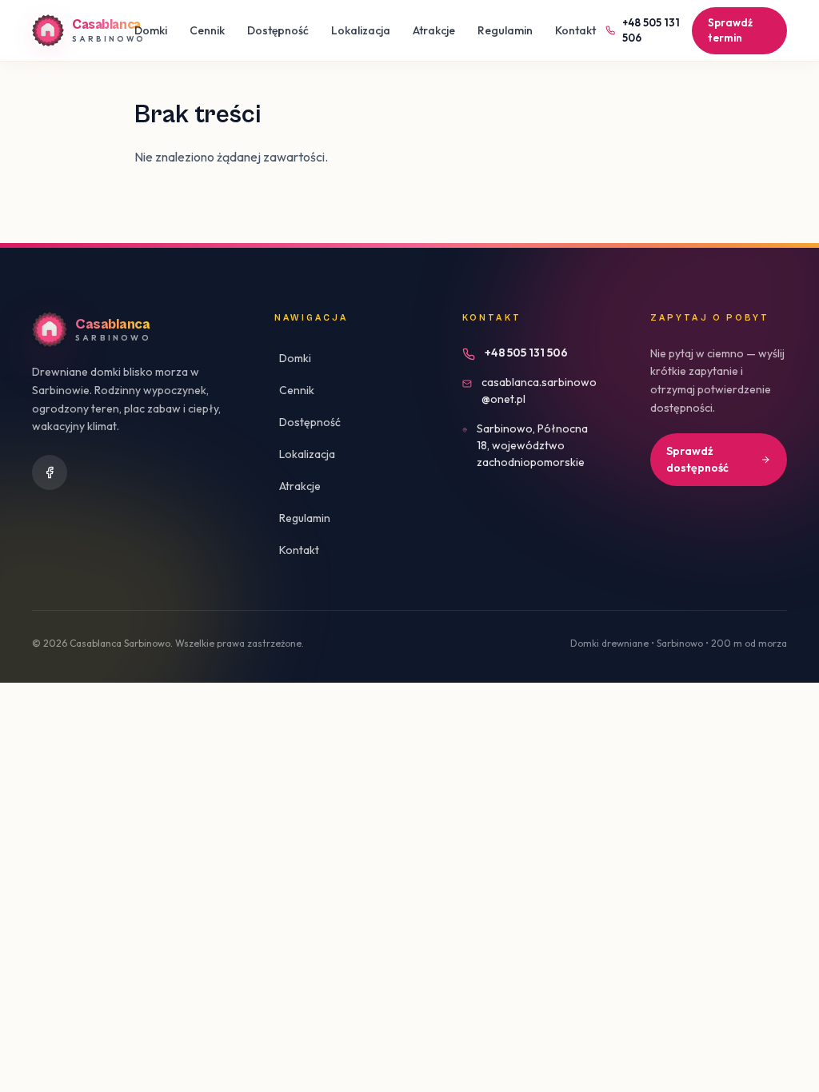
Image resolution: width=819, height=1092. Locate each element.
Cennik (207, 30)
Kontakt (575, 30)
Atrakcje (434, 30)
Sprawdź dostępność (697, 459)
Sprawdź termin (730, 30)
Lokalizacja (360, 30)
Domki (150, 30)
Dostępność (278, 30)
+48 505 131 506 (651, 30)
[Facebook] (49, 472)
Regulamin (505, 30)
